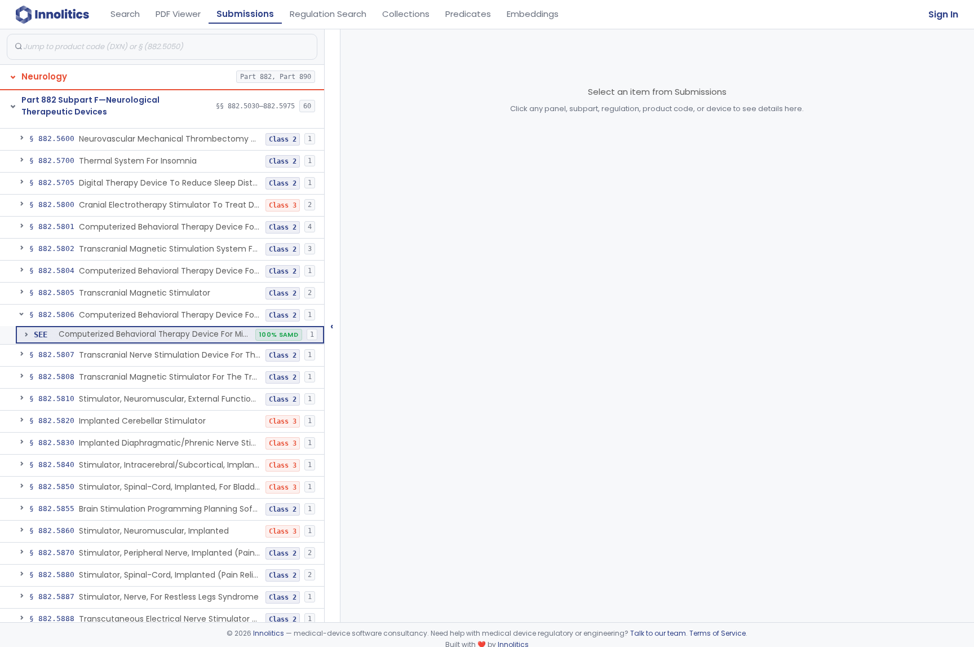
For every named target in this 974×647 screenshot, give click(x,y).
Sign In (943, 14)
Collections (406, 14)
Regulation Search (328, 14)
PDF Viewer (178, 14)
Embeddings (533, 14)
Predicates (468, 14)
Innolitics (268, 633)
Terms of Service (717, 633)
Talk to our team (658, 633)
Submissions (245, 14)
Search (125, 14)
